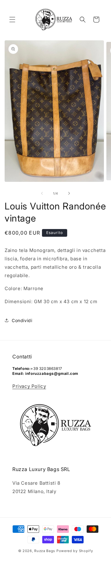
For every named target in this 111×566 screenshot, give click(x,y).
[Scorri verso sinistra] (42, 193)
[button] (12, 19)
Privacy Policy (29, 386)
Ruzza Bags (44, 551)
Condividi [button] (22, 320)
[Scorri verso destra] (69, 193)
